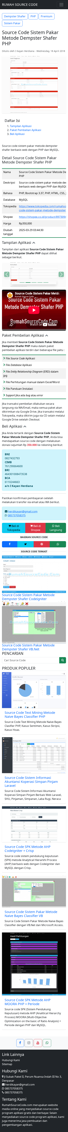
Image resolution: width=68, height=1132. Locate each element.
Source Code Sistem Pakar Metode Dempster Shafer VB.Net (28, 647)
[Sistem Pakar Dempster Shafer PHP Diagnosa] (45, 282)
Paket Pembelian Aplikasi (25, 130)
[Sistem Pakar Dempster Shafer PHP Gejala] (22, 282)
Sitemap (7, 1064)
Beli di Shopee (36, 528)
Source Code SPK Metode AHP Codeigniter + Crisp (28, 848)
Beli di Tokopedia (13, 528)
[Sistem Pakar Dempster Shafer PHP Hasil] (34, 282)
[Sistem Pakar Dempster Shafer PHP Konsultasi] (28, 282)
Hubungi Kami (11, 1060)
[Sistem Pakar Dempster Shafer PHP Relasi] (39, 282)
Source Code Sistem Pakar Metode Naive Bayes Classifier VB (31, 914)
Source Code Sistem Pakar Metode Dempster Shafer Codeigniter (28, 597)
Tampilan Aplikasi (21, 126)
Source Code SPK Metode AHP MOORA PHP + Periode (28, 1002)
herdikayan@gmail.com (22, 511)
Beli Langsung (56, 528)
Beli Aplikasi (17, 134)
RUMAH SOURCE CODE (20, 4)
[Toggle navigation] (61, 4)
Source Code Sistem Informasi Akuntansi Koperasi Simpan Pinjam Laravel (31, 781)
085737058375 (17, 515)
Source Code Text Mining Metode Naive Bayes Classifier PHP (30, 714)
